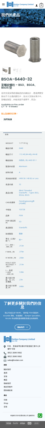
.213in (21, 264)
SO (20, 221)
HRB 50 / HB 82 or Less (28, 178)
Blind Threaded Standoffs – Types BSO (28, 191)
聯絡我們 (7, 383)
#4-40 (34, 154)
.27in (21, 279)
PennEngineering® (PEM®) (26, 202)
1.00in (21, 272)
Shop (6, 403)
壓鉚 (20, 233)
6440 (21, 148)
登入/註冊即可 (7, 113)
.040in (21, 286)
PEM (21, 215)
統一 (20, 239)
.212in (21, 245)
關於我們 (7, 369)
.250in (21, 258)
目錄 (5, 400)
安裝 (5, 376)
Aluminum (23, 166)
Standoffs (23, 227)
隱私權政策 (8, 390)
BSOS (27, 195)
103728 (22, 209)
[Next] (38, 50)
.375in (21, 251)
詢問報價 (8, 119)
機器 (5, 380)
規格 (6, 134)
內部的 (21, 160)
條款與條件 (8, 387)
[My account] (36, 5)
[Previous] (6, 50)
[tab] (22, 135)
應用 (5, 373)
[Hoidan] (20, 4)
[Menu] (3, 4)
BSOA (21, 195)
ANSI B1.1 (32, 160)
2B (26, 160)
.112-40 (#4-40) (25, 154)
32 (20, 184)
